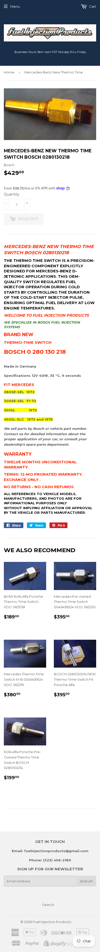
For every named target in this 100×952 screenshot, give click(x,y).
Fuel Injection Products (52, 922)
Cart (92, 6)
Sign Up (86, 881)
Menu (15, 6)
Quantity (11, 194)
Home (9, 72)
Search (48, 905)
